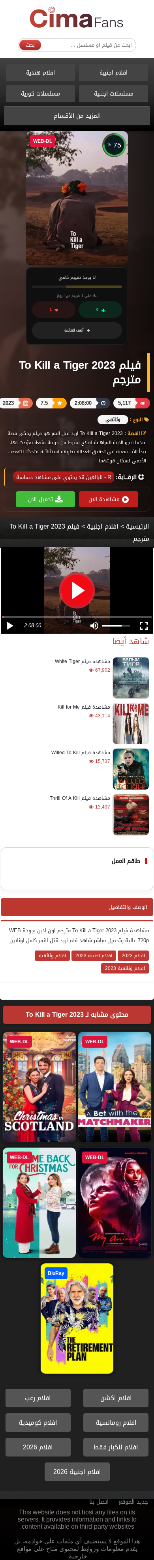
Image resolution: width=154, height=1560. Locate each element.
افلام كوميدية (38, 1422)
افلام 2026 (38, 1447)
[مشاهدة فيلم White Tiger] (129, 678)
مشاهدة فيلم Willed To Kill (80, 752)
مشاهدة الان (104, 499)
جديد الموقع (133, 1502)
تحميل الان (40, 499)
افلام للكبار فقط (116, 1447)
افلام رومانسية (116, 1422)
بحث (30, 45)
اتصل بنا (99, 1502)
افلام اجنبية (114, 72)
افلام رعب (38, 1398)
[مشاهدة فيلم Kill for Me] (129, 723)
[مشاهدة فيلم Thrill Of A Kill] (129, 815)
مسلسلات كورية (40, 93)
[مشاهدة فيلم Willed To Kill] (129, 769)
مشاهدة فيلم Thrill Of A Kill (80, 798)
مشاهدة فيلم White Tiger (82, 661)
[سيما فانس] (77, 18)
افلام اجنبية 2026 (77, 1472)
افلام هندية (40, 72)
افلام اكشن (116, 1398)
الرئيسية (137, 526)
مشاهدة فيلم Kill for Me (84, 707)
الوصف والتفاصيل (128, 907)
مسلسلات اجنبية (113, 93)
